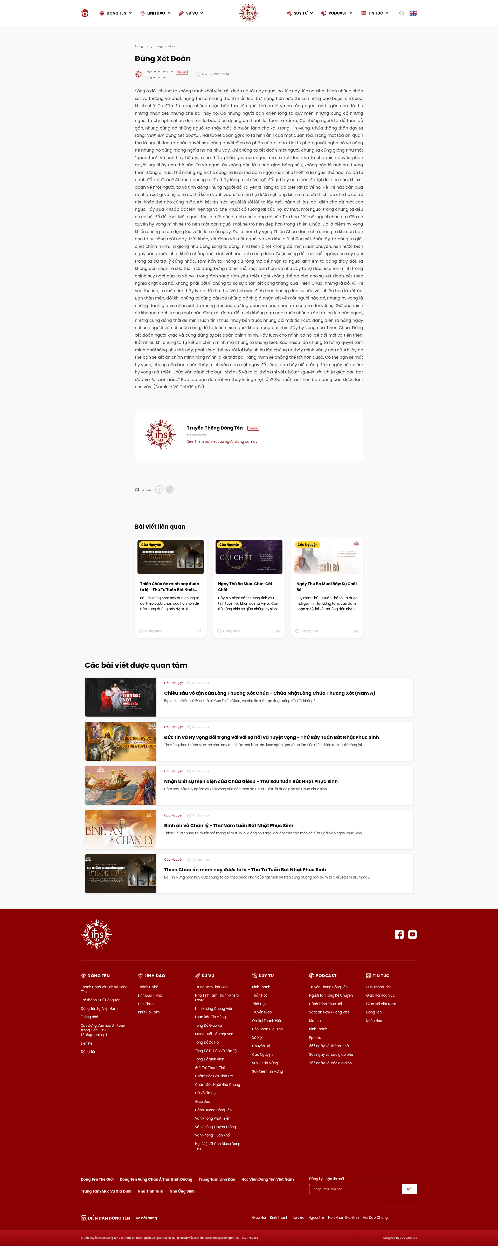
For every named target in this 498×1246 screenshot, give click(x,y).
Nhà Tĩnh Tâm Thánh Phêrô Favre (217, 997)
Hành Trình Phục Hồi (325, 1004)
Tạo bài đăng (145, 1218)
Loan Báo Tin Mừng (210, 1016)
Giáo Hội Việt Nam (381, 1004)
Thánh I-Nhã (148, 987)
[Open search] (400, 13)
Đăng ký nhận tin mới (326, 1178)
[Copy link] (169, 489)
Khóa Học (374, 1020)
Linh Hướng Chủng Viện (214, 1008)
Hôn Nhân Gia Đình (267, 1029)
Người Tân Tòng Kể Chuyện (331, 995)
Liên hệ (86, 1043)
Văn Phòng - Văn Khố (212, 1135)
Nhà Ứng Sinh (182, 1191)
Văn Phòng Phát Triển (212, 1118)
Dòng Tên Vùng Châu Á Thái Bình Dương (156, 1179)
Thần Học (260, 995)
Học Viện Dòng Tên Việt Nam (267, 1179)
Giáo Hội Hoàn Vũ (380, 995)
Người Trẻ (316, 1217)
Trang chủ (142, 46)
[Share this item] (200, 631)
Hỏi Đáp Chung (375, 1217)
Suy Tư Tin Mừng (265, 1063)
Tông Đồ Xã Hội (207, 1042)
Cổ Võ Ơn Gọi (205, 1093)
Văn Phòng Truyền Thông (215, 1127)
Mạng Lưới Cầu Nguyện (214, 1034)
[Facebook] (399, 934)
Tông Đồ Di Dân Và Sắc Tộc (217, 1050)
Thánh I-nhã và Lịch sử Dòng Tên (104, 989)
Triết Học (259, 1004)
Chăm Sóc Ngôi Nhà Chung (217, 1084)
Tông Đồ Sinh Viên (209, 1059)
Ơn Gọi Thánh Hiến (267, 1020)
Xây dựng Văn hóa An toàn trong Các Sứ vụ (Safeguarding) (103, 1030)
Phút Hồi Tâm (149, 1012)
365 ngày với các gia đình (330, 1063)
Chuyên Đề (261, 1046)
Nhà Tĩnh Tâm (150, 1191)
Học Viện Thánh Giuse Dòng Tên (217, 1146)
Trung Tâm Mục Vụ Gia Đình (106, 1191)
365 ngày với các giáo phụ (331, 1054)
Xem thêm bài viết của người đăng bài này (222, 441)
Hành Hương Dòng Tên (213, 1110)
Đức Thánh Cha (379, 987)
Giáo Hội (259, 1217)
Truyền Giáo (262, 1012)
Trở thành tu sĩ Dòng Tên (100, 1000)
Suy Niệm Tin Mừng (267, 1071)
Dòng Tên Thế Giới (97, 1179)
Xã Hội (257, 1037)
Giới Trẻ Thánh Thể (210, 1067)
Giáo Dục (202, 1101)
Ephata (315, 1037)
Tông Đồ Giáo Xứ (208, 1025)
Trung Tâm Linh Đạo (211, 987)
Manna (315, 1020)
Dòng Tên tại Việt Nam (99, 1008)
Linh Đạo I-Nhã (150, 995)
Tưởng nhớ (89, 1016)
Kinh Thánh (261, 987)
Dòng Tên (88, 1051)
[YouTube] (412, 934)
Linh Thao (146, 1004)
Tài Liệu (298, 1217)
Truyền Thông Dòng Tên (328, 987)
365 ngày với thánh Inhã (329, 1046)
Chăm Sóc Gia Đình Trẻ (214, 1076)
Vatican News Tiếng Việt (329, 1012)
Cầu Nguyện (262, 1054)
